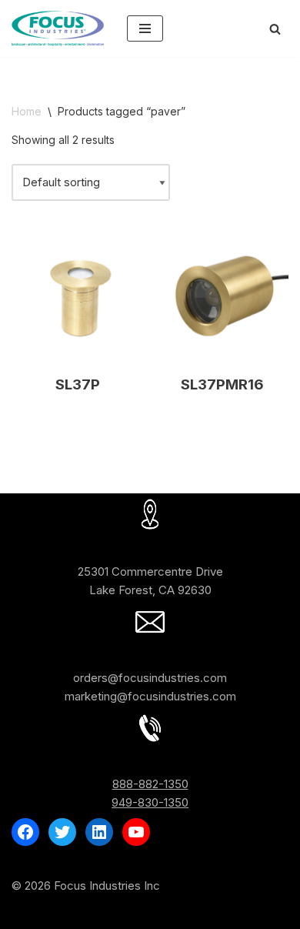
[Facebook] (25, 832)
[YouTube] (136, 832)
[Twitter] (62, 832)
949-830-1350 (150, 802)
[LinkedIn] (99, 832)
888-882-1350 (150, 784)
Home (27, 111)
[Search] (275, 29)
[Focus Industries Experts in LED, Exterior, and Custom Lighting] (58, 28)
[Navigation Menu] (145, 28)
